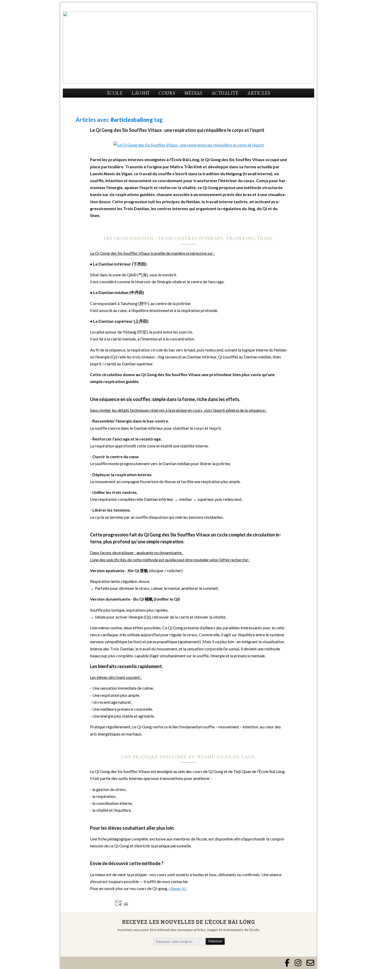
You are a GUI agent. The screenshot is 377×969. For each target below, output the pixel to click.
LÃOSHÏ (140, 93)
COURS (166, 93)
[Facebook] (287, 963)
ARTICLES (258, 93)
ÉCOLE (115, 93)
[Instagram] (298, 963)
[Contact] (310, 963)
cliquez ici (177, 888)
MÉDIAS (193, 93)
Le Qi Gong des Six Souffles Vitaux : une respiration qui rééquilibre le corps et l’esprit (177, 130)
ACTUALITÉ (225, 93)
